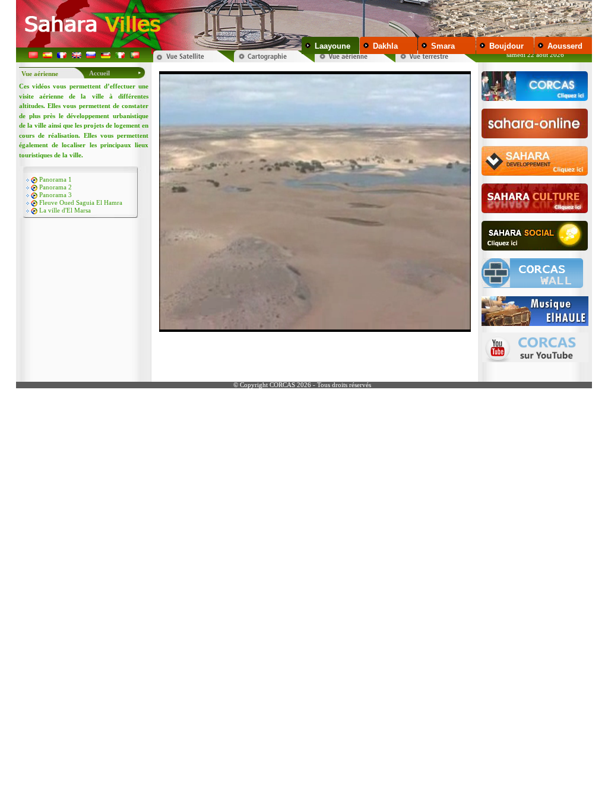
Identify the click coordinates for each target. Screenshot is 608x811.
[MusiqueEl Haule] (535, 308)
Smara (443, 46)
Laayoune (332, 46)
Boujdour (506, 46)
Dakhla (385, 46)
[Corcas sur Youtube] (535, 344)
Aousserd (564, 46)
